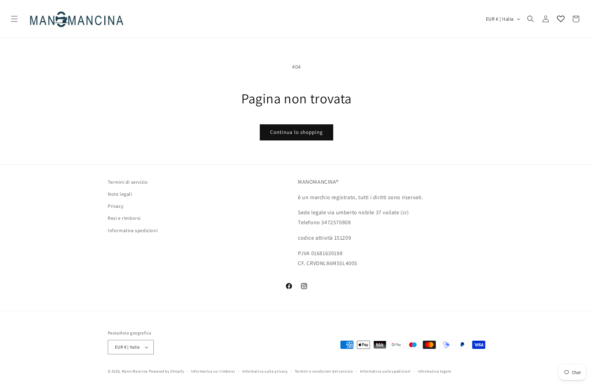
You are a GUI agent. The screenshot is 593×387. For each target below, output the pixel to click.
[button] (14, 18)
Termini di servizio (128, 182)
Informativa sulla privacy (265, 371)
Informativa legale (434, 371)
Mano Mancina (135, 371)
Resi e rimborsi (124, 218)
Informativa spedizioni (133, 230)
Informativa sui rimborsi (213, 371)
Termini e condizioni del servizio (324, 371)
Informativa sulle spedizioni (385, 371)
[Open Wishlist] (560, 18)
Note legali (120, 194)
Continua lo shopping (296, 132)
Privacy (115, 206)
